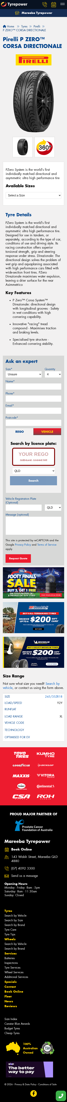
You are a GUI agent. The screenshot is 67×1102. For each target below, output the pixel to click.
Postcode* (12, 418)
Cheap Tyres (11, 1033)
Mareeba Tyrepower (36, 13)
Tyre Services (12, 967)
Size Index (10, 1019)
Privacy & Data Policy (25, 1084)
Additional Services (16, 977)
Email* (10, 405)
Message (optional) (17, 515)
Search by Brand (14, 925)
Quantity (50, 369)
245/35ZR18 (53, 696)
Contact (10, 987)
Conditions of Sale (47, 1084)
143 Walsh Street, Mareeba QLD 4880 (34, 859)
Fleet (8, 996)
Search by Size (13, 920)
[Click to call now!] (44, 4)
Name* (10, 381)
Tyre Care (10, 930)
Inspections (11, 963)
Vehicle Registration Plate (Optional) (21, 500)
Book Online (13, 991)
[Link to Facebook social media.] (33, 1093)
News (8, 1001)
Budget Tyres (12, 1028)
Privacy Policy (23, 544)
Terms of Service (46, 544)
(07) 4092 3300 (23, 868)
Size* (9, 369)
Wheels (10, 939)
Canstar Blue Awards (17, 1024)
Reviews (10, 1006)
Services (10, 953)
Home (10, 26)
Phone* (10, 393)
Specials (10, 982)
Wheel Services (13, 972)
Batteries (9, 958)
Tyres (8, 911)
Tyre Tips (9, 934)
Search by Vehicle (15, 915)
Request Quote (18, 558)
